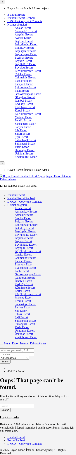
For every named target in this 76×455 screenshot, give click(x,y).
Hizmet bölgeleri (17, 24)
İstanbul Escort (16, 14)
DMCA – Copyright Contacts (24, 21)
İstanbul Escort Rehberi (21, 17)
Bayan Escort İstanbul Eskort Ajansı (25, 343)
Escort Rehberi (16, 440)
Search (5, 361)
